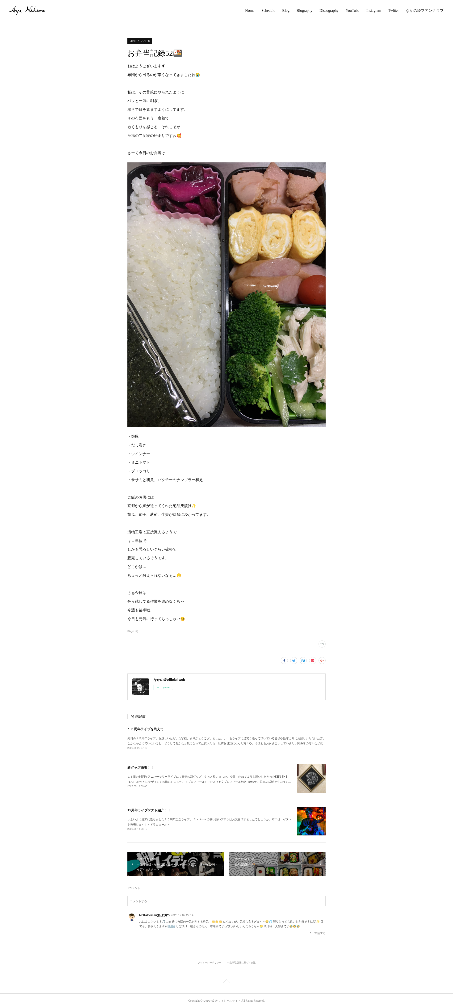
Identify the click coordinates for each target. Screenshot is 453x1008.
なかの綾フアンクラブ (425, 10)
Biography (304, 10)
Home (249, 10)
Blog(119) (132, 631)
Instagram (373, 10)
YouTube (352, 10)
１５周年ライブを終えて (145, 728)
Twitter (393, 10)
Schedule (268, 10)
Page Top (226, 981)
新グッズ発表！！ (140, 767)
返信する (320, 933)
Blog (285, 10)
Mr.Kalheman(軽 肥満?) (154, 915)
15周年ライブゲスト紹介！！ (149, 810)
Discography (329, 10)
